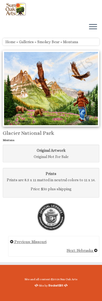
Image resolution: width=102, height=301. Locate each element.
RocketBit (55, 285)
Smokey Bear (48, 42)
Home (10, 42)
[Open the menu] (93, 27)
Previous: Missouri (30, 241)
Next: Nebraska (80, 250)
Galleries (26, 42)
